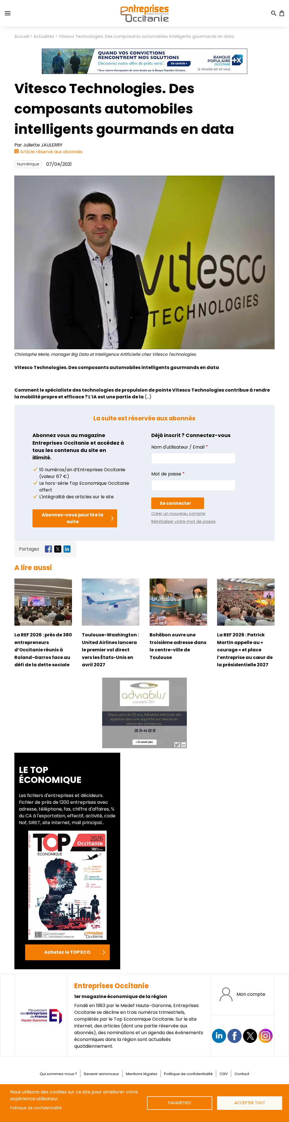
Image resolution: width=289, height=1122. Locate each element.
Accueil (21, 36)
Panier (281, 13)
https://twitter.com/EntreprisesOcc (250, 1036)
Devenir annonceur (101, 1073)
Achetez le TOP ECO (67, 952)
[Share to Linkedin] (67, 549)
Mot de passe (166, 474)
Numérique (28, 164)
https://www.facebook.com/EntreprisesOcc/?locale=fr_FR (234, 1036)
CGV (224, 1073)
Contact (242, 1073)
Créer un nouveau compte (178, 513)
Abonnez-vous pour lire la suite (72, 518)
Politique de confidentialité (36, 1108)
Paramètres (179, 1103)
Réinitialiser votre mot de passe (183, 521)
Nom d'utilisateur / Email (178, 447)
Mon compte (251, 994)
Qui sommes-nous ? (58, 1073)
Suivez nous (219, 1036)
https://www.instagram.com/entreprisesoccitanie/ (266, 1036)
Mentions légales (141, 1073)
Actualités (44, 36)
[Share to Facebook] (48, 549)
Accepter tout (249, 1103)
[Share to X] (57, 549)
